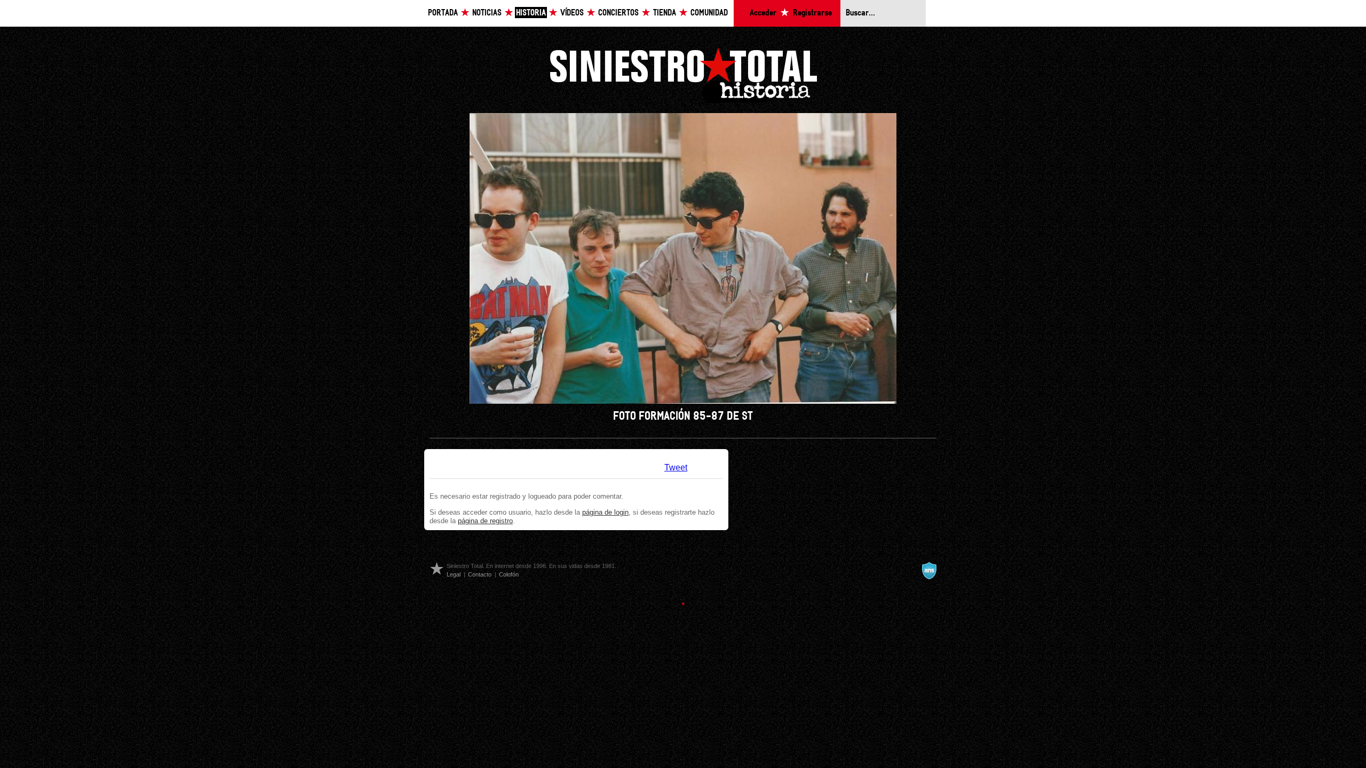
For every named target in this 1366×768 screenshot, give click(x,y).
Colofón (509, 574)
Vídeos (572, 13)
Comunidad (709, 13)
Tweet (675, 467)
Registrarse (812, 13)
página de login (605, 512)
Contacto (479, 574)
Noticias (487, 13)
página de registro (485, 521)
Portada (443, 13)
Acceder (763, 13)
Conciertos (618, 13)
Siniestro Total (683, 74)
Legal (453, 574)
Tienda (664, 13)
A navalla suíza (929, 570)
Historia (531, 13)
